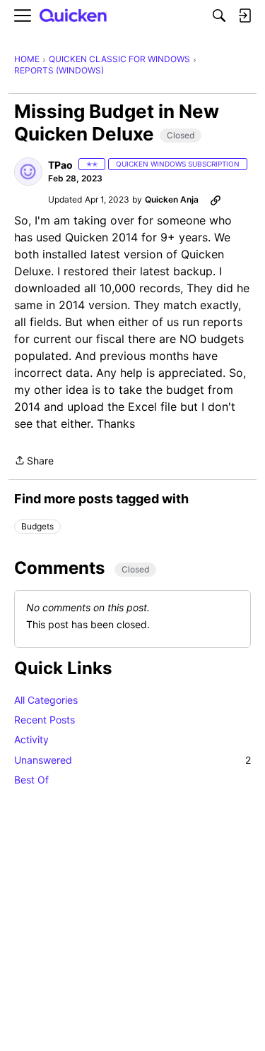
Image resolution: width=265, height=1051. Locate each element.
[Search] (219, 15)
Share (34, 462)
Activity (31, 739)
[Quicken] (73, 16)
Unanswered (132, 760)
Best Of (31, 780)
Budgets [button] (37, 526)
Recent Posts (44, 720)
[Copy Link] (215, 199)
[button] (28, 171)
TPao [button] (60, 165)
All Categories (46, 700)
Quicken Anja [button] (172, 199)
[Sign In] (244, 15)
